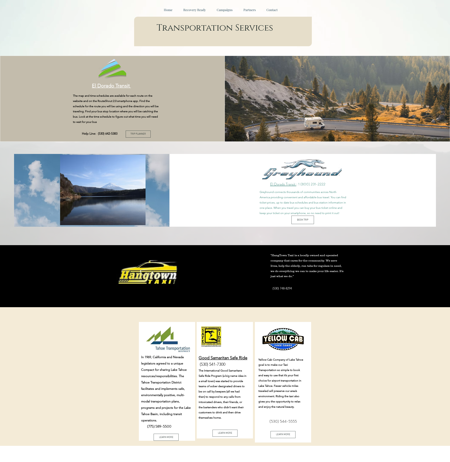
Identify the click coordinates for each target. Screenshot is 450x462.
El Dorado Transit (111, 86)
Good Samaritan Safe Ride (223, 357)
